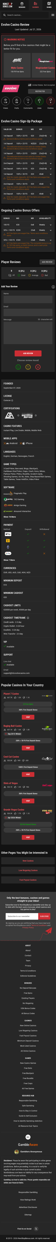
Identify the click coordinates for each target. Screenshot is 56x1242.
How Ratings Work (28, 1200)
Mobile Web (36, 430)
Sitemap (28, 1215)
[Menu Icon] (53, 15)
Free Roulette (28, 1078)
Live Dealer (19, 430)
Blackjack (33, 468)
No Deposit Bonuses (28, 988)
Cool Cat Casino (11, 756)
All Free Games (28, 1088)
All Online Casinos (28, 1051)
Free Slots (28, 1068)
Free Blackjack (28, 1073)
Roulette (26, 474)
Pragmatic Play (20, 493)
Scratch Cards (36, 474)
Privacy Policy (28, 928)
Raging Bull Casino (13, 725)
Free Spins (28, 993)
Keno (36, 471)
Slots (27, 476)
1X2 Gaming (19, 499)
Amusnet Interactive (22, 511)
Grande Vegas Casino (14, 809)
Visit (28, 717)
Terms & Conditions (39, 925)
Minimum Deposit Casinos (28, 1041)
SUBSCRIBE (44, 916)
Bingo (26, 468)
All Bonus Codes (28, 1013)
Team (28, 961)
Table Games (9, 479)
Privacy (28, 966)
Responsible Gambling (28, 1101)
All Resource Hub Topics (28, 1126)
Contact (28, 956)
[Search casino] (4, 15)
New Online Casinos (28, 1026)
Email (6, 307)
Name (6, 293)
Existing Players (28, 998)
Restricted (40, 91)
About (28, 950)
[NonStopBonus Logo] (7, 5)
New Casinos (28, 861)
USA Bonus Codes (28, 1008)
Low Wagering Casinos (28, 870)
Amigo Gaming (20, 505)
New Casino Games (28, 1063)
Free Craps (28, 1083)
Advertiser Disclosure (28, 1207)
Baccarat (19, 468)
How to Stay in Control (28, 1111)
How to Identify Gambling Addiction (28, 1121)
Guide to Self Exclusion (28, 1116)
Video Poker (34, 479)
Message (7, 320)
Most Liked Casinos (28, 1046)
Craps (25, 471)
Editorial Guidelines (28, 976)
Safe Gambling (28, 1106)
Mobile (27, 430)
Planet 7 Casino (11, 693)
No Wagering (28, 1003)
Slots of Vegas (11, 783)
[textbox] (28, 333)
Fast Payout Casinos (28, 880)
